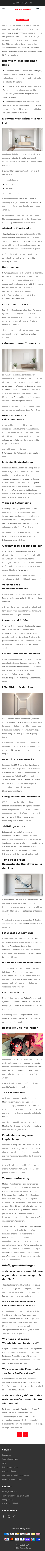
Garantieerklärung (9, 1471)
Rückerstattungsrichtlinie (12, 1479)
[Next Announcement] (41, 2)
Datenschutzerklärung (10, 1467)
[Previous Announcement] (3, 2)
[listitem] (22, 3)
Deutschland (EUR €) (21, 1528)
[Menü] (3, 9)
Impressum (6, 1455)
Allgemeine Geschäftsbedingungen (15, 1475)
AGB (4, 1463)
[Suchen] (41, 9)
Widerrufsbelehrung (10, 1459)
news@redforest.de (10, 1492)
